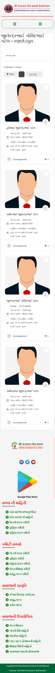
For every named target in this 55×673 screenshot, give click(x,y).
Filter (11, 74)
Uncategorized (20, 159)
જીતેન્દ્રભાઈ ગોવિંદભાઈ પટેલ (22, 300)
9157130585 (25, 306)
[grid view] (21, 74)
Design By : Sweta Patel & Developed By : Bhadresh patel (27, 670)
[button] (15, 24)
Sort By (33, 74)
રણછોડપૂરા (26, 133)
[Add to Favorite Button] (46, 87)
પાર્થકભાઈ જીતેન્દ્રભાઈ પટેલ (22, 214)
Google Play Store (27, 496)
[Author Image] (45, 122)
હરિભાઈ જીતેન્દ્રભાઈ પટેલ (20, 128)
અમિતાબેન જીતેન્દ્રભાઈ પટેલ (22, 391)
